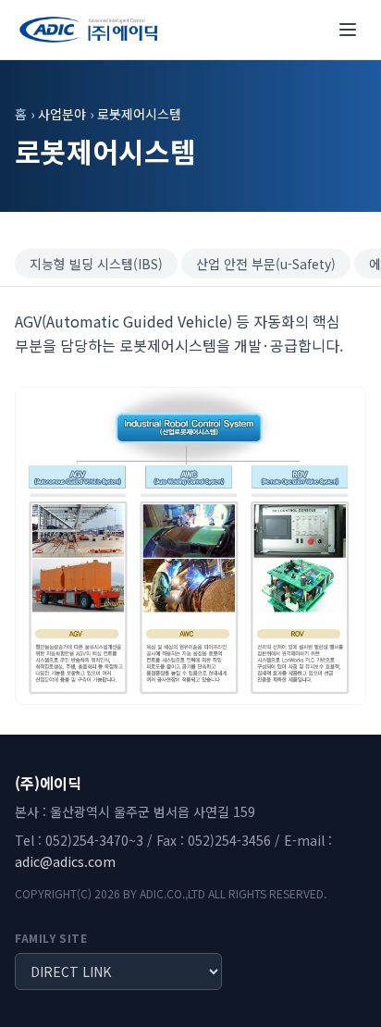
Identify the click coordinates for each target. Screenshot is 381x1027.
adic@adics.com (65, 861)
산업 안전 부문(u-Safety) (266, 263)
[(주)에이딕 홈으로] (89, 29)
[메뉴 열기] (347, 29)
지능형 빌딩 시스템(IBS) (96, 263)
